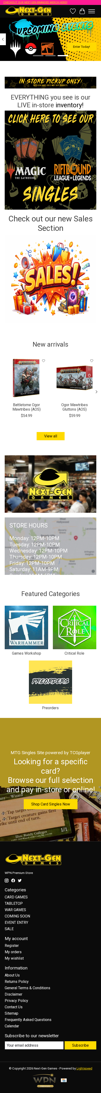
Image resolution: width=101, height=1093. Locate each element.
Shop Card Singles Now (50, 804)
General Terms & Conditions (27, 988)
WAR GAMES (15, 910)
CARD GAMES (16, 897)
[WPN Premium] (44, 1086)
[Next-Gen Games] (28, 11)
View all (50, 436)
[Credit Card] (64, 1080)
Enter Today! (81, 46)
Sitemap (11, 1013)
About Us (12, 975)
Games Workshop (26, 653)
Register (12, 945)
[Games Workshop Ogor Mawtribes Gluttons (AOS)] (74, 378)
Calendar (12, 1026)
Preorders (50, 708)
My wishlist (14, 958)
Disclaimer (13, 994)
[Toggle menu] (91, 11)
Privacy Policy (16, 1000)
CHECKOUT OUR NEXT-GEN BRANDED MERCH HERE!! (35, 2)
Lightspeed (84, 1068)
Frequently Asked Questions (28, 1019)
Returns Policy (17, 981)
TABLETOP (14, 903)
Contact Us (14, 1007)
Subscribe (80, 1045)
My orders (13, 952)
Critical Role (74, 653)
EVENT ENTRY (16, 922)
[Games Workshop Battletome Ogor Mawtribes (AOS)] (26, 378)
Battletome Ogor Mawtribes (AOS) (26, 407)
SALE (9, 929)
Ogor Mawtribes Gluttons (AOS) (74, 407)
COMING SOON (17, 916)
